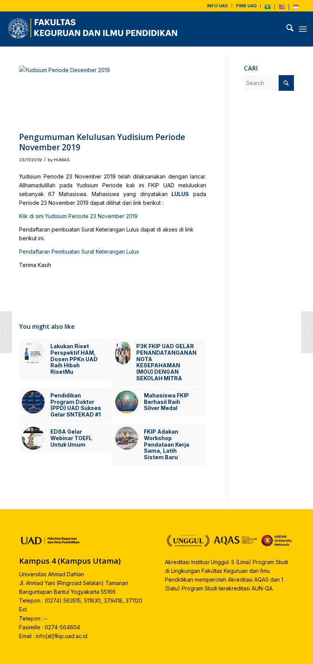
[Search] (286, 29)
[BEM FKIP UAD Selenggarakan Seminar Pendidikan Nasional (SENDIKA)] (307, 332)
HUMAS (62, 159)
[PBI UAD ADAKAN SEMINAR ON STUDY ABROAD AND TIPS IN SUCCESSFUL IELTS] (6, 332)
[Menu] (303, 29)
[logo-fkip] (94, 29)
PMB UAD (246, 5)
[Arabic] (268, 8)
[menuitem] (217, 6)
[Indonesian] (296, 8)
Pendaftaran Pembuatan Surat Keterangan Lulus (79, 251)
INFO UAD (217, 5)
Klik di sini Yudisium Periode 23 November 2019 (78, 216)
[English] (282, 8)
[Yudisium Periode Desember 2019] (112, 97)
